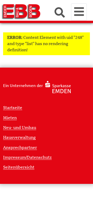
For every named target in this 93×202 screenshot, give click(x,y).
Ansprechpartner (20, 147)
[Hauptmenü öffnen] (79, 12)
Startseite (12, 107)
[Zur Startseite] (27, 11)
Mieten (10, 118)
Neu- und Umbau (19, 127)
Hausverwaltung (19, 137)
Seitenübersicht (18, 167)
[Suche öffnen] (60, 13)
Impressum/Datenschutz (27, 157)
